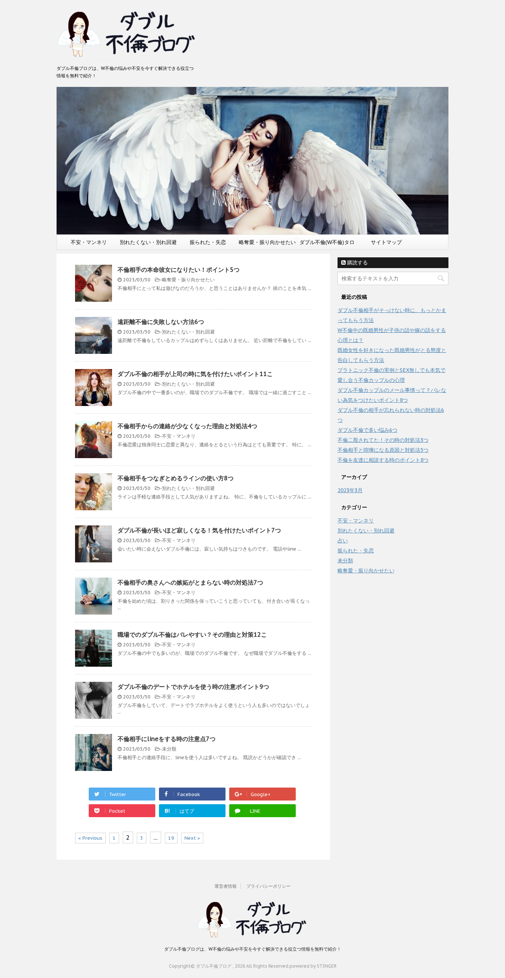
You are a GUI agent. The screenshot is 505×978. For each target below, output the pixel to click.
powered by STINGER (312, 966)
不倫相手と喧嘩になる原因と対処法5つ (383, 450)
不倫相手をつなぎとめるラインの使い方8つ (176, 478)
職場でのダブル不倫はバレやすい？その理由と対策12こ (192, 634)
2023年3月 (350, 490)
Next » (192, 838)
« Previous (90, 838)
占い (343, 540)
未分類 (169, 749)
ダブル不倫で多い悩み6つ (367, 430)
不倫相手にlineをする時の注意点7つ (167, 738)
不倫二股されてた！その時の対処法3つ (383, 440)
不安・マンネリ (89, 242)
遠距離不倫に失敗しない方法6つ (161, 321)
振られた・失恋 (208, 242)
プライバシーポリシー (268, 886)
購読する (357, 262)
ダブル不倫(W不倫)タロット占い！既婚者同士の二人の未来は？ (326, 244)
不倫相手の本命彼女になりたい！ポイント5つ (179, 269)
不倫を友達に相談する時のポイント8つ (383, 460)
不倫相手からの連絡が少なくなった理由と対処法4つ (187, 426)
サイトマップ (386, 242)
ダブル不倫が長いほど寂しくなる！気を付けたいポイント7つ (199, 530)
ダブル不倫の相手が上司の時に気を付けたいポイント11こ (195, 374)
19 (171, 838)
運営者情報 (225, 886)
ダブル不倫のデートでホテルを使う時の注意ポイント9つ (193, 686)
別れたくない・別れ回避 (148, 242)
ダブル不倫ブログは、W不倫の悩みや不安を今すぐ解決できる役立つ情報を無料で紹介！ (252, 949)
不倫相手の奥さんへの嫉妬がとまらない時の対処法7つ (190, 582)
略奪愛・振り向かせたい (267, 242)
